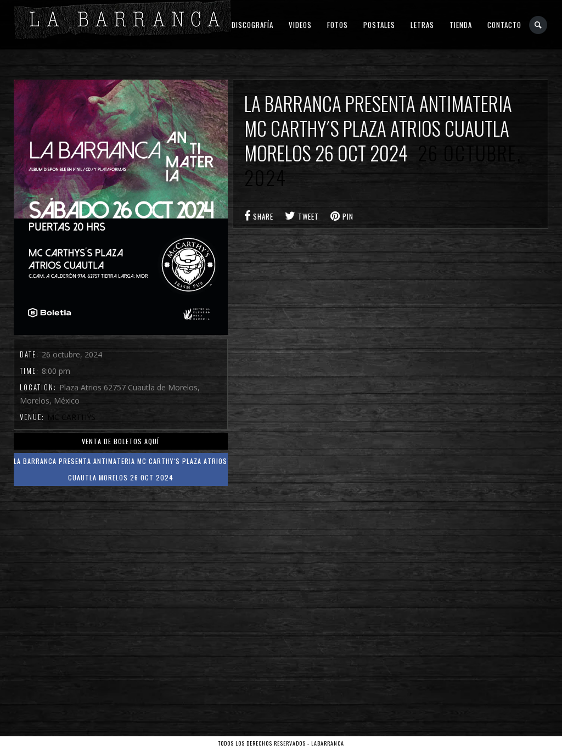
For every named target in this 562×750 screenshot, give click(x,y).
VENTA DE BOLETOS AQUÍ (120, 441)
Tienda (460, 24)
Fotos (337, 24)
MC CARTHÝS (71, 417)
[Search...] (538, 25)
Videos (300, 24)
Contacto (504, 24)
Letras (422, 24)
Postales (379, 24)
